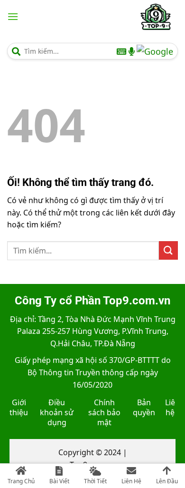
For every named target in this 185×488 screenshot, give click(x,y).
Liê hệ (170, 407)
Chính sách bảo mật (104, 412)
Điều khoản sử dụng (57, 412)
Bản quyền (144, 407)
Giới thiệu (18, 407)
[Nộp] (168, 250)
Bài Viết (59, 481)
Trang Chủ (21, 481)
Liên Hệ (131, 481)
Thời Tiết (95, 481)
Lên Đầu (167, 481)
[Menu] (12, 16)
